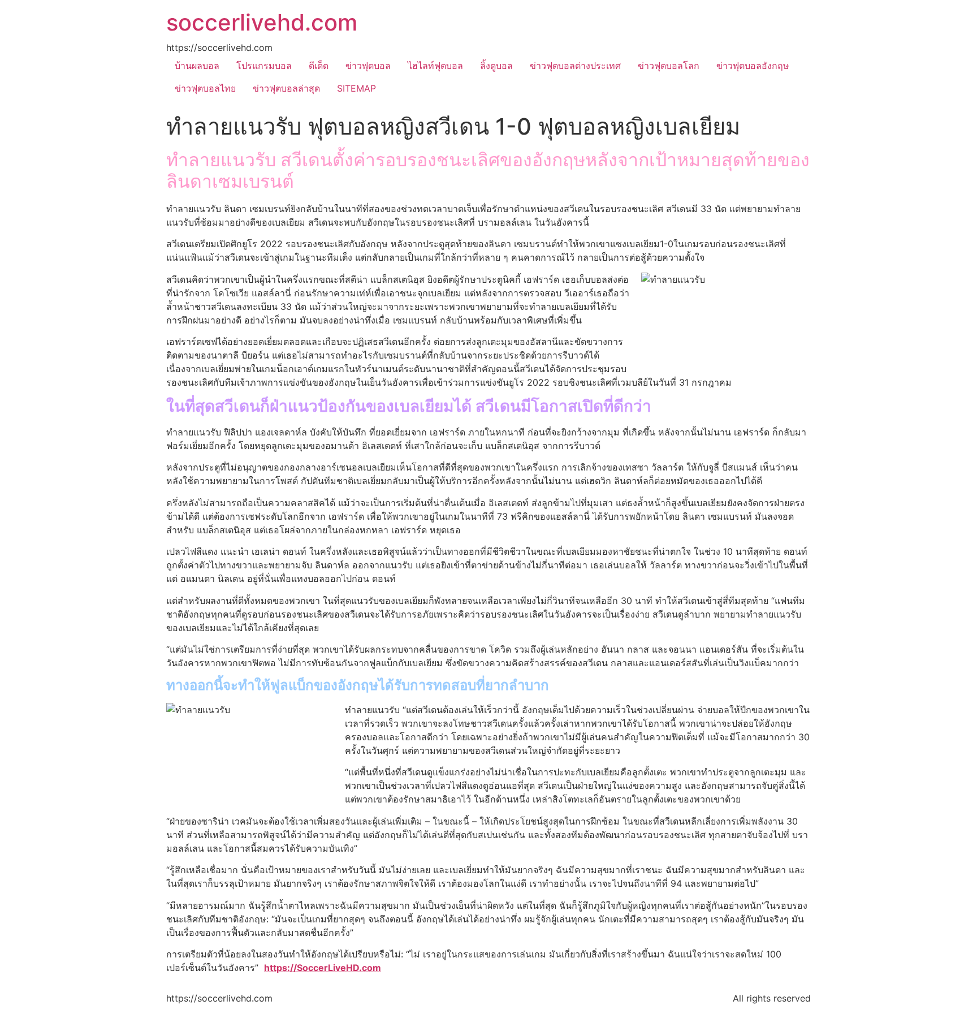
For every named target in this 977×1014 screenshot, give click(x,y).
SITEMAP (356, 88)
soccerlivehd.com (261, 22)
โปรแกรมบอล (264, 65)
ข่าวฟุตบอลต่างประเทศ (575, 65)
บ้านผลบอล (197, 65)
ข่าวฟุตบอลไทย (205, 88)
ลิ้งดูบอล (496, 65)
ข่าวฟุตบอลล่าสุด (286, 88)
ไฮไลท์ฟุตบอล (435, 65)
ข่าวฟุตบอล (368, 65)
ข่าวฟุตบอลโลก (668, 65)
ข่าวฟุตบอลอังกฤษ (752, 65)
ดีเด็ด (318, 65)
